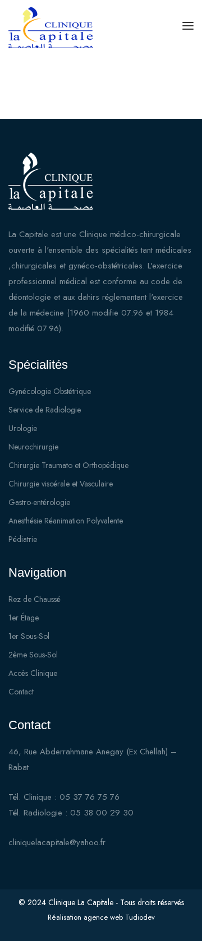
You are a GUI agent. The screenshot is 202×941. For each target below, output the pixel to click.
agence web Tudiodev (119, 917)
